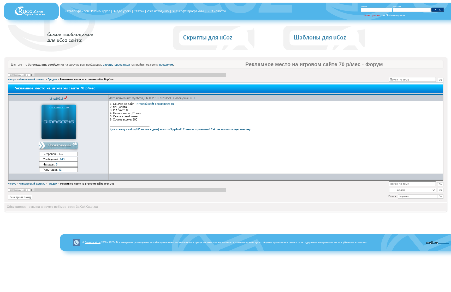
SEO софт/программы (188, 11)
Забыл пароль (395, 15)
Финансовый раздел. (32, 79)
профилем (166, 64)
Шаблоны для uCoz (320, 38)
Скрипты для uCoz (207, 38)
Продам (52, 79)
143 (62, 159)
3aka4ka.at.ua (92, 242)
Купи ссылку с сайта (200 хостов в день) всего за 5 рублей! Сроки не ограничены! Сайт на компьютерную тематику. (180, 129)
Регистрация (372, 15)
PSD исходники (158, 11)
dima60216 (56, 98)
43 (60, 169)
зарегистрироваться (116, 64)
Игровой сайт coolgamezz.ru (155, 103)
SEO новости (216, 11)
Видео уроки (122, 11)
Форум (12, 79)
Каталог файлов (77, 11)
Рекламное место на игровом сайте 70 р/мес (87, 79)
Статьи (139, 11)
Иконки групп (100, 11)
